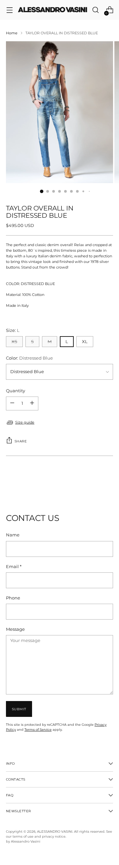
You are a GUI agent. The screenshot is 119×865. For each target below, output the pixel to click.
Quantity (15, 390)
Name (13, 534)
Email (13, 566)
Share (21, 441)
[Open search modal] (95, 10)
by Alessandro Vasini (23, 841)
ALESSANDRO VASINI (54, 831)
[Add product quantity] (12, 403)
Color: (29, 358)
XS (14, 341)
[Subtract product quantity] (32, 403)
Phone (13, 597)
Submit (19, 709)
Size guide (24, 422)
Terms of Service (38, 729)
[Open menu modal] (9, 10)
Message (15, 629)
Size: (13, 330)
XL (85, 341)
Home (12, 33)
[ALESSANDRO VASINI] (52, 10)
